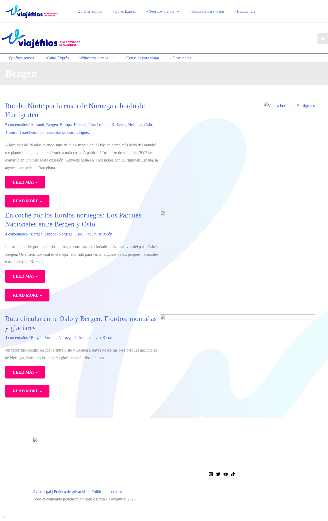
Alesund (37, 124)
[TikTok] (233, 474)
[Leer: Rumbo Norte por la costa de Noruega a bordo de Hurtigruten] (289, 105)
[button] (176, 11)
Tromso (11, 132)
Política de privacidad (71, 491)
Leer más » (25, 182)
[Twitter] (218, 474)
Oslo (148, 124)
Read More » (28, 202)
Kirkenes (118, 124)
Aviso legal (42, 491)
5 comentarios (16, 124)
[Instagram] (211, 474)
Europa (66, 124)
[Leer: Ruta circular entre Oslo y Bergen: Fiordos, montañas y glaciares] (237, 366)
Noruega (135, 124)
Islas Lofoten (98, 124)
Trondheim (28, 132)
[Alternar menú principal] (322, 38)
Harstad (80, 124)
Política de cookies (106, 491)
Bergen (52, 124)
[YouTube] (225, 474)
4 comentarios (16, 234)
